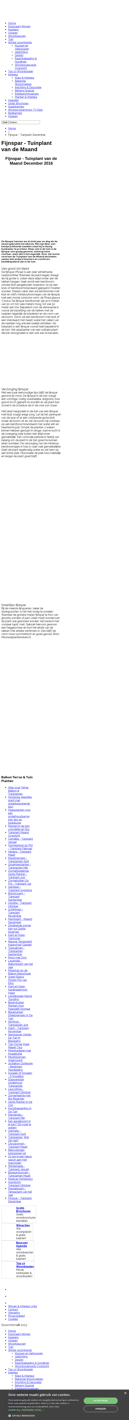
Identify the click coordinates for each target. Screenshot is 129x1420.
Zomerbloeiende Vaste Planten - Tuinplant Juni (18, 874)
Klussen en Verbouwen (22, 47)
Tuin (10, 39)
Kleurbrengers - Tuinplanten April (18, 859)
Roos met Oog (17, 957)
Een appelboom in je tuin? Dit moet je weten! (19, 1124)
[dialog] (64, 1405)
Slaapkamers (16, 106)
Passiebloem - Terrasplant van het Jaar (20, 1192)
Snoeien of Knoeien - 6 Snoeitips (20, 1074)
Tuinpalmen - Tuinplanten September (16, 951)
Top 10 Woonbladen (20, 71)
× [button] (125, 1393)
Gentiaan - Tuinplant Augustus (20, 888)
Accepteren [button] (101, 1400)
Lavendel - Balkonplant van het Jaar (20, 964)
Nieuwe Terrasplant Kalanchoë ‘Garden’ (20, 943)
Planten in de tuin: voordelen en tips (19, 827)
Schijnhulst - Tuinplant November (15, 912)
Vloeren (13, 32)
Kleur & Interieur (24, 77)
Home (12, 23)
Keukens (13, 29)
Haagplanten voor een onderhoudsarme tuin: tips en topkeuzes (19, 816)
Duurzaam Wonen (19, 26)
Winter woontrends (20, 42)
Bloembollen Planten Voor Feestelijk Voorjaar (19, 1005)
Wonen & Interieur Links (22, 1306)
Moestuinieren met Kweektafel (19, 1052)
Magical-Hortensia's (20, 1179)
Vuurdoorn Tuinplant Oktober (19, 1184)
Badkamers (15, 113)
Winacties (23, 1225)
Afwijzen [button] (100, 1408)
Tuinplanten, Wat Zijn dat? (18, 1139)
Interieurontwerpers (27, 93)
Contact (13, 1309)
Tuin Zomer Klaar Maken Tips (18, 1046)
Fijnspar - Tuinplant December (20, 1200)
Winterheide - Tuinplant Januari (18, 1168)
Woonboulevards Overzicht (25, 66)
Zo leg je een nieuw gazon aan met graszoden (20, 1160)
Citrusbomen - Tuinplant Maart (18, 1145)
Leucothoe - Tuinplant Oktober (19, 1091)
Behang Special (24, 90)
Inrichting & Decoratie (28, 87)
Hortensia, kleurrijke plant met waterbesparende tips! (20, 802)
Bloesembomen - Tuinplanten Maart (19, 1174)
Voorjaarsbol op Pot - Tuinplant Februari (20, 847)
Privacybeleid (16, 1315)
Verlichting (21, 52)
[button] (44, 1410)
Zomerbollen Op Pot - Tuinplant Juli (19, 882)
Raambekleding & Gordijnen (26, 60)
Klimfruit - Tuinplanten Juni (18, 1023)
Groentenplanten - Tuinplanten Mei (19, 866)
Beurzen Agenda (22, 1244)
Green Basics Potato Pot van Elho (17, 980)
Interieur (13, 74)
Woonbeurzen (17, 36)
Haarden (13, 100)
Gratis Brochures (18, 103)
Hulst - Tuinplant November (18, 1030)
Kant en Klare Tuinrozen (16, 936)
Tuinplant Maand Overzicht (18, 834)
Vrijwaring (14, 1312)
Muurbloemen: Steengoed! (17, 1058)
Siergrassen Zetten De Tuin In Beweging (19, 1038)
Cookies (13, 1319)
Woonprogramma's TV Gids (25, 109)
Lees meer (54, 1406)
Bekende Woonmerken (23, 82)
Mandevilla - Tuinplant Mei (16, 1116)
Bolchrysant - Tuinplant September (16, 896)
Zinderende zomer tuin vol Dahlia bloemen (19, 928)
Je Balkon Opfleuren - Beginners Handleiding (20, 1066)
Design (19, 55)
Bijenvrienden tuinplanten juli (17, 1151)
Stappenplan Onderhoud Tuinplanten (16, 1083)
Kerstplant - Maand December (20, 920)
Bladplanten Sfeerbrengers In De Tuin (20, 1015)
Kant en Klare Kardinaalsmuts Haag (17, 989)
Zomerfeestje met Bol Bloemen (19, 1097)
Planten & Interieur (26, 97)
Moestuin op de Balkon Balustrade (19, 972)
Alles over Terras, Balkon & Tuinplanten (18, 791)
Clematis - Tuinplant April (17, 1132)
